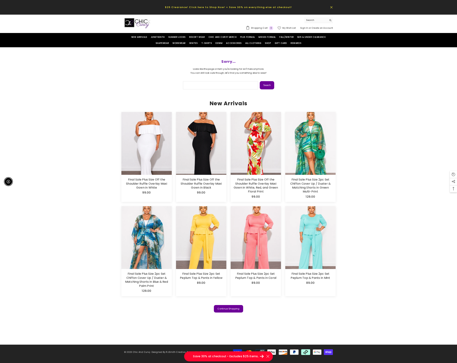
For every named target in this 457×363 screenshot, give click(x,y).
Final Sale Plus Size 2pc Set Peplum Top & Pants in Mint (310, 276)
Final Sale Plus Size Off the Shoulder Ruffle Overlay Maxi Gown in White (146, 184)
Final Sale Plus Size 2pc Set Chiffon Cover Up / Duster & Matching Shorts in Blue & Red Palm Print (146, 280)
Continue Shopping (228, 308)
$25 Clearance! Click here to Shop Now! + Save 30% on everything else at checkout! (228, 7)
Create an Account (322, 27)
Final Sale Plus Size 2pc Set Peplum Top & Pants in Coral (255, 276)
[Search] (318, 20)
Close (331, 7)
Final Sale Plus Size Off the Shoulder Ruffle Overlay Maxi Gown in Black (201, 184)
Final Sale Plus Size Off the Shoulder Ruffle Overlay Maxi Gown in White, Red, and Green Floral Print (256, 186)
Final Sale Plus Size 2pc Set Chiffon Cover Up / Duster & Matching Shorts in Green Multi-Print (310, 186)
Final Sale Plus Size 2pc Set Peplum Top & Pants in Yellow (201, 276)
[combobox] (315, 20)
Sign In (304, 27)
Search (267, 85)
